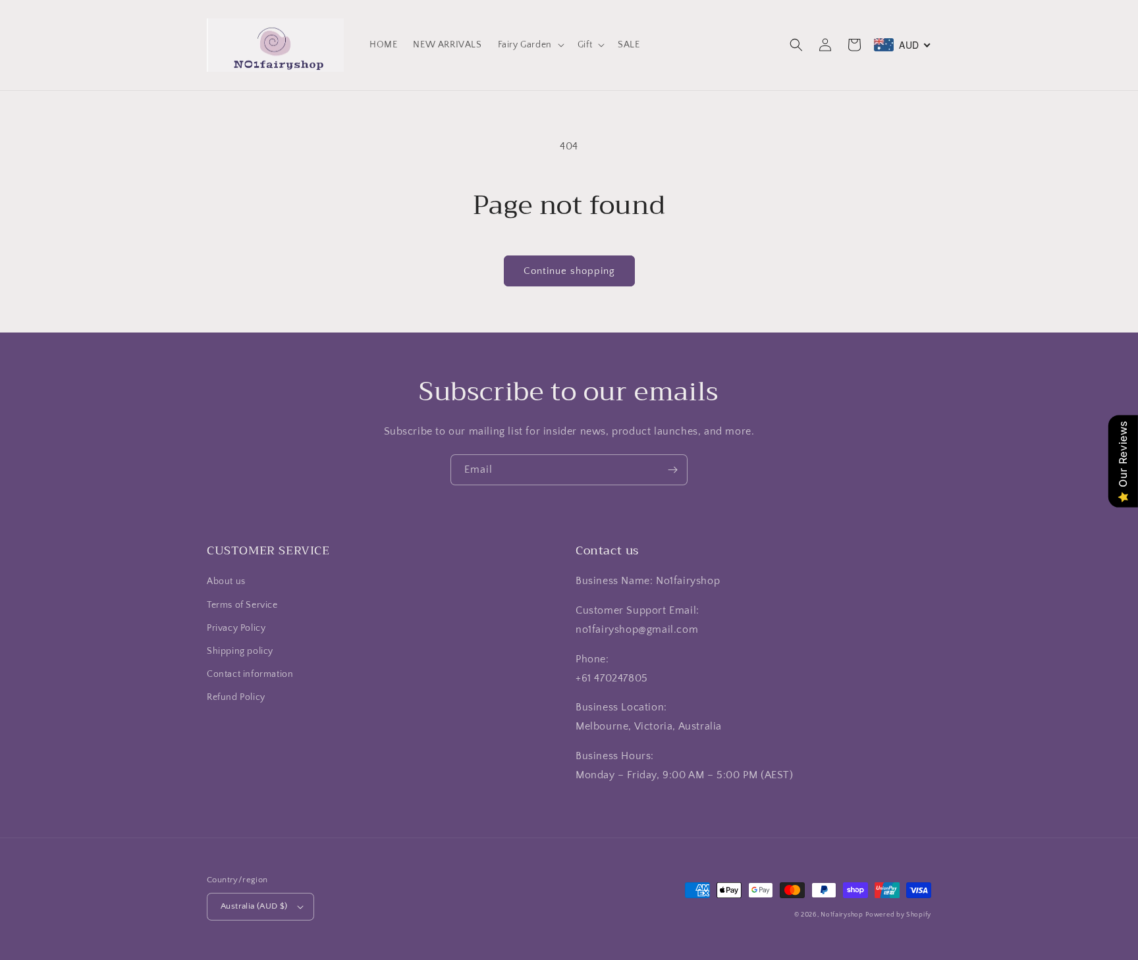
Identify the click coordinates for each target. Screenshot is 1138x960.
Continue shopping (569, 271)
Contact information (250, 674)
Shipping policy (240, 651)
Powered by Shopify (898, 915)
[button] (530, 45)
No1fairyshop (842, 915)
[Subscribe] (672, 469)
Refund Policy (236, 697)
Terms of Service (242, 605)
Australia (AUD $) (254, 906)
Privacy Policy (236, 628)
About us (226, 581)
